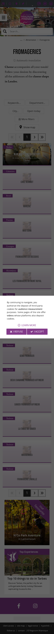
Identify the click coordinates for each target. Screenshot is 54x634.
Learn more (28, 325)
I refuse (18, 331)
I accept (39, 331)
